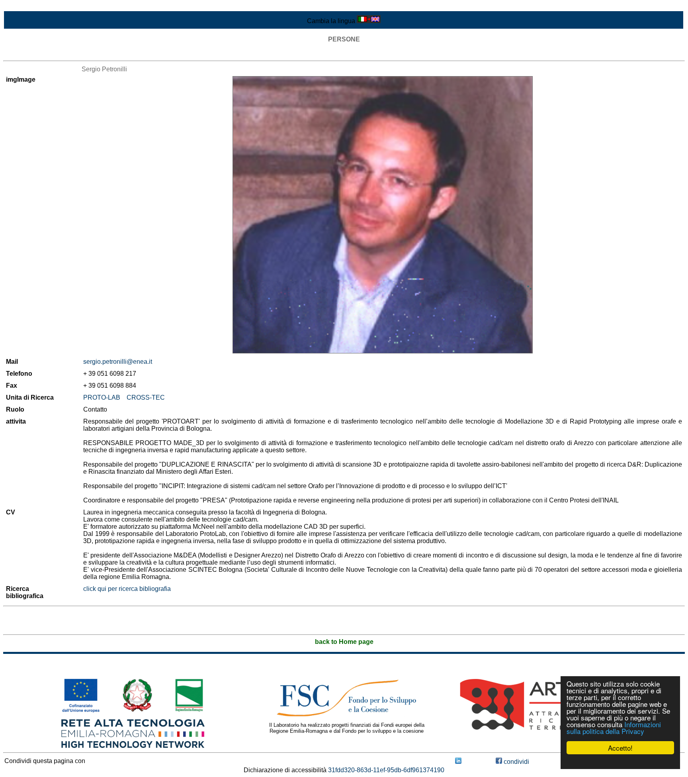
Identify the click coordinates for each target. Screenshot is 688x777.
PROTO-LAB (101, 397)
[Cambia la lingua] (369, 21)
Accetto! (620, 748)
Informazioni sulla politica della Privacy (614, 727)
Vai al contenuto (26, 6)
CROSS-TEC (146, 397)
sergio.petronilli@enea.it (117, 361)
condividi (515, 761)
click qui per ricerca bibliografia (127, 588)
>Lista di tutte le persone (37, 53)
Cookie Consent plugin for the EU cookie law (620, 761)
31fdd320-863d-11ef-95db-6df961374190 (386, 770)
